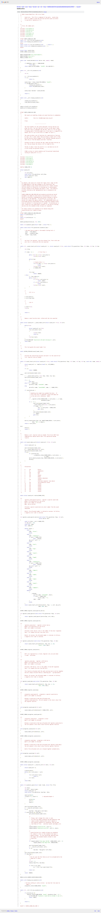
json (98, 910)
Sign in (98, 2)
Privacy (12, 910)
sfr (41, 6)
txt (95, 910)
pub (23, 6)
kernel (19, 6)
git (38, 6)
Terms (15, 910)
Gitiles (8, 910)
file (45, 11)
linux (30, 6)
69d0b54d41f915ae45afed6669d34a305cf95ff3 (60, 6)
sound (78, 6)
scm (26, 6)
